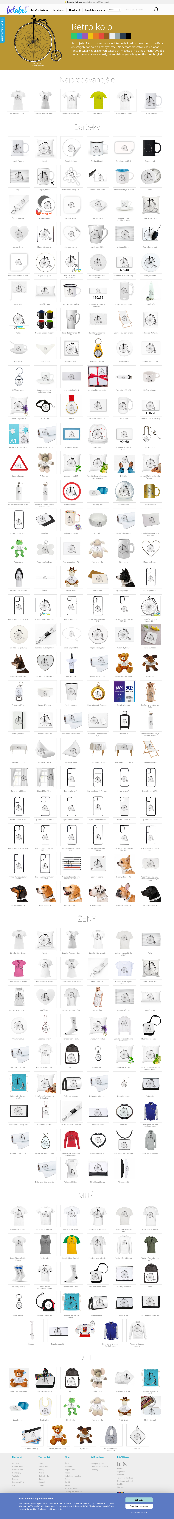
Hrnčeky (15, 1463)
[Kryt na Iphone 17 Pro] (21, 510)
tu (61, 1509)
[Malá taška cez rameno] (153, 1015)
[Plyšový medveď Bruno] (21, 1368)
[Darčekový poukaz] (126, 681)
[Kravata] (34, 1320)
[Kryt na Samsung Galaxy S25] (100, 596)
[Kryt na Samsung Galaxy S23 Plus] (21, 853)
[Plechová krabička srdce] (47, 653)
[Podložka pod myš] (153, 223)
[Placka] (153, 166)
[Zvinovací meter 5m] (47, 1292)
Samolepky (16, 1473)
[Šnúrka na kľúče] (21, 195)
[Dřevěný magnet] (100, 853)
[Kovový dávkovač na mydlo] (21, 481)
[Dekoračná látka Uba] (100, 653)
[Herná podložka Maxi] (74, 366)
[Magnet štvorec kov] (47, 223)
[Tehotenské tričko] (74, 1158)
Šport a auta (43, 1467)
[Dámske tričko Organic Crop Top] (126, 958)
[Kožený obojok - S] (21, 882)
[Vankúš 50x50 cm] (153, 195)
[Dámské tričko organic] (100, 929)
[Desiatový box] (100, 481)
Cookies (120, 1484)
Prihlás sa (130, 9)
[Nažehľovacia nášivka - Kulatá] (100, 252)
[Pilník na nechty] (126, 1158)
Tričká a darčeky (39, 10)
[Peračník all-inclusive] (47, 1368)
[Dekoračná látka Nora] (47, 424)
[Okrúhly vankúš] (126, 338)
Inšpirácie (58, 10)
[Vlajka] (21, 166)
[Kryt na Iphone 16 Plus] (153, 767)
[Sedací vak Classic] (47, 739)
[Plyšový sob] (153, 653)
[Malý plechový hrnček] (74, 281)
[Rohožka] (126, 452)
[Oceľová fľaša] (153, 281)
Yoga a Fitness (71, 1470)
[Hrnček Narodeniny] (74, 510)
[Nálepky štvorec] (74, 195)
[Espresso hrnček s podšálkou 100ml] (126, 195)
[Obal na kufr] (126, 710)
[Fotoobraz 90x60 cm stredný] (126, 424)
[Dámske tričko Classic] (20, 90)
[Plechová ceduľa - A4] (153, 338)
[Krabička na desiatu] (74, 424)
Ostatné (41, 1482)
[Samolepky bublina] (74, 624)
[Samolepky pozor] (21, 452)
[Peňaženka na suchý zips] (21, 1101)
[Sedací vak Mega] (74, 739)
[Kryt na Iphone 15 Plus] (100, 796)
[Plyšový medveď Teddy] (126, 653)
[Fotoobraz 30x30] (74, 338)
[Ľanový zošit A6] (21, 710)
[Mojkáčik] (140, 1425)
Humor (41, 1479)
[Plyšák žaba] (21, 538)
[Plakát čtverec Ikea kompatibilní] (153, 596)
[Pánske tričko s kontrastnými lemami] (47, 1263)
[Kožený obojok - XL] (100, 882)
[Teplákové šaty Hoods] (153, 1130)
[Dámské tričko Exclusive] (47, 958)
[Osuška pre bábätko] (126, 1368)
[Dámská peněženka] (100, 1158)
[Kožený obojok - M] (47, 882)
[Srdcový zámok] (153, 424)
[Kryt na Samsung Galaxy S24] (74, 825)
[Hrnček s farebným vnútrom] (126, 166)
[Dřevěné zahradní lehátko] (126, 309)
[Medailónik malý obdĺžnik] (126, 1130)
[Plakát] (21, 309)
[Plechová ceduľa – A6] (74, 538)
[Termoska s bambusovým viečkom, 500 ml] (153, 710)
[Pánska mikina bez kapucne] (140, 1320)
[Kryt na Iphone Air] (126, 767)
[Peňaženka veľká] (100, 1101)
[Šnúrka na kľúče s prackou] (47, 624)
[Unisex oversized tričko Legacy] (126, 929)
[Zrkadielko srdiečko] (100, 1130)
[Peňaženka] (153, 1072)
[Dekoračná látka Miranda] (74, 710)
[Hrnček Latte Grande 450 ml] (74, 309)
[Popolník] (100, 510)
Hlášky (41, 1470)
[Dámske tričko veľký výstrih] (74, 958)
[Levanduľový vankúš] (21, 395)
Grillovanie (69, 1467)
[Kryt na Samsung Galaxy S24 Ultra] (126, 825)
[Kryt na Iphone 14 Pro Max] (21, 825)
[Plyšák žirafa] (74, 567)
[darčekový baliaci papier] (100, 366)
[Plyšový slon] (47, 452)
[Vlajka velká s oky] (126, 223)
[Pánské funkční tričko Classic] (21, 1234)
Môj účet (120, 1487)
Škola (67, 1463)
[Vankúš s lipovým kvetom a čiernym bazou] (100, 452)
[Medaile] (74, 395)
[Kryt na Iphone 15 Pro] (74, 796)
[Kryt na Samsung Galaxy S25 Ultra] (126, 596)
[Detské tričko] (100, 90)
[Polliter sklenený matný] (126, 281)
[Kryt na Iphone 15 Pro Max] (21, 596)
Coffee (67, 1479)
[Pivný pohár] (126, 538)
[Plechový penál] (153, 1396)
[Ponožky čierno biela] (74, 1015)
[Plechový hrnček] (100, 137)
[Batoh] (74, 1044)
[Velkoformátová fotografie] (47, 596)
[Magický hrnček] (47, 166)
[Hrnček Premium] (154, 90)
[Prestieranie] (100, 567)
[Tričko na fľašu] (74, 653)
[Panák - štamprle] (74, 681)
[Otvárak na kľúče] (21, 681)
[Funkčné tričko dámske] (47, 1044)
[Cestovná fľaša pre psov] (21, 567)
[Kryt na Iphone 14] (126, 796)
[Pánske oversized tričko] (74, 987)
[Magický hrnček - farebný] (47, 309)
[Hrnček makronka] (153, 366)
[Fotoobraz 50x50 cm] (47, 710)
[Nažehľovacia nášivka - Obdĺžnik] (100, 309)
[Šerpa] (47, 567)
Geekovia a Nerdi (71, 1489)
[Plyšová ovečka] (100, 538)
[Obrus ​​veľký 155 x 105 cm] (126, 739)
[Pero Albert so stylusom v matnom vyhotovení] (74, 853)
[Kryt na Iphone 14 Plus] (153, 796)
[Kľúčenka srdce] (21, 366)
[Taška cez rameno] (74, 1072)
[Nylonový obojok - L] (153, 882)
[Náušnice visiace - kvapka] (47, 1130)
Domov (15, 1479)
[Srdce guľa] (100, 424)
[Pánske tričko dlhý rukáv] (126, 1234)
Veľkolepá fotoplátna (73, 1476)
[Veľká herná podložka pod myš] (100, 710)
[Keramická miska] (47, 681)
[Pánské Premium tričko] (73, 90)
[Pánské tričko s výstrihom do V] (153, 1234)
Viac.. (14, 1485)
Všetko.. (41, 1485)
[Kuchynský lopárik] (126, 624)
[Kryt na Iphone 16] (153, 567)
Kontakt (139, 9)
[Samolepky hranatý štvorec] (21, 252)
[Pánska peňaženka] (126, 1263)
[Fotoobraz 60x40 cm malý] (126, 252)
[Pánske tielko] (47, 1234)
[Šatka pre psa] (47, 338)
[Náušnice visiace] (126, 1072)
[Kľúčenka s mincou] (100, 338)
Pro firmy (94, 1470)
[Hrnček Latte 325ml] (100, 223)
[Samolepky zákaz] (74, 481)
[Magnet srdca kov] (153, 538)
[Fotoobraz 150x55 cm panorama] (100, 281)
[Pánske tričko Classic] (127, 90)
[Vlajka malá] (21, 281)
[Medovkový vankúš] (74, 452)
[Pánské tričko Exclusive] (100, 1206)
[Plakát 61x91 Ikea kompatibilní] (74, 252)
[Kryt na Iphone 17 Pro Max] (100, 767)
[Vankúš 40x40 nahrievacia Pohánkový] (153, 452)
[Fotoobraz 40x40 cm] (153, 309)
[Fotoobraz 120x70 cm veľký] (153, 395)
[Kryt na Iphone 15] (74, 596)
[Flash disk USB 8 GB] (126, 366)
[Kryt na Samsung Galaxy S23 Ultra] (47, 853)
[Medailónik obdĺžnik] (47, 1101)
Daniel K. (40, 63)
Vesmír (67, 1485)
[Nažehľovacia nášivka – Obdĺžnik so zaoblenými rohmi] (153, 853)
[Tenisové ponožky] (21, 1263)
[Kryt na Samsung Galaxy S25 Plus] (47, 825)
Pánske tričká (17, 1467)
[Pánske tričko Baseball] (74, 1234)
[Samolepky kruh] (74, 137)
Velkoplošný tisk (97, 1463)
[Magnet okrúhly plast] (100, 624)
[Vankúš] (47, 137)
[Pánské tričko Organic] (74, 1206)
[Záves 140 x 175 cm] (47, 767)
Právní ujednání (38, 65)
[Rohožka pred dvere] (100, 166)
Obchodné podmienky (125, 1481)
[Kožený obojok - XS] (126, 853)
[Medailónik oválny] (47, 1015)
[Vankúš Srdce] (21, 223)
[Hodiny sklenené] (153, 252)
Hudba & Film (43, 1476)
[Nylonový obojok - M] (126, 567)
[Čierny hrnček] (153, 137)
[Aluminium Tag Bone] (47, 538)
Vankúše (15, 1476)
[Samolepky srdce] (74, 223)
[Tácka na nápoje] (153, 624)
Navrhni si (74, 10)
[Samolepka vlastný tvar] (74, 166)
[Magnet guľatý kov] (47, 252)
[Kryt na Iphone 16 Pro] (21, 796)
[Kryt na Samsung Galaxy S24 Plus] (100, 825)
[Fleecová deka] (100, 195)
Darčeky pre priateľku (73, 1492)
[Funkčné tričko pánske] (153, 1206)
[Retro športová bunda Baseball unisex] (153, 1101)
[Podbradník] (47, 1396)
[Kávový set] (21, 338)
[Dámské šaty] (100, 987)
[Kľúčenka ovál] (100, 1044)
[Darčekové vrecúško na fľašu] (153, 681)
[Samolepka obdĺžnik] (126, 137)
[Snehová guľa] (126, 481)
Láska (40, 1463)
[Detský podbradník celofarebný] (113, 1425)
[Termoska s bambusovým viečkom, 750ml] (47, 481)
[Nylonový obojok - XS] (21, 653)
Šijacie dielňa (17, 1470)
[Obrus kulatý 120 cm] (100, 739)
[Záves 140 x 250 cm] (21, 767)
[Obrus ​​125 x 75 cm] (21, 739)
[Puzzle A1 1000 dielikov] (21, 424)
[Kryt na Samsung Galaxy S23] (153, 825)
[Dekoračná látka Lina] (126, 510)
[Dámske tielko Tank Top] (21, 987)
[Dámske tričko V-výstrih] (21, 958)
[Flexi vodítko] (47, 395)
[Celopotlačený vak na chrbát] (21, 1072)
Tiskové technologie (125, 1478)
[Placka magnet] (47, 195)
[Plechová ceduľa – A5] (100, 395)
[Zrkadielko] (126, 1101)
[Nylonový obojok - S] (126, 882)
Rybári (67, 1482)
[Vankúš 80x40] (47, 281)
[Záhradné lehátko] (153, 739)
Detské (41, 1473)
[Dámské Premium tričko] (47, 90)
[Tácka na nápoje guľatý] (21, 624)
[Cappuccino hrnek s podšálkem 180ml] (47, 366)
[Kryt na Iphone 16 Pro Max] (47, 796)
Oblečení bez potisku (99, 1467)
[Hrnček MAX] (126, 395)
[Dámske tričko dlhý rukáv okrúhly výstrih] (74, 1130)
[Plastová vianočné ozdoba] (100, 681)
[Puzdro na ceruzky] (34, 1425)
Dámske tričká (18, 1482)
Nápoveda (121, 1472)
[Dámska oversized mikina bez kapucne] (126, 1015)
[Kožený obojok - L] (74, 882)
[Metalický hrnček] (153, 481)
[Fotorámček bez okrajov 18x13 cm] (153, 510)
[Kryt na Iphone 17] (74, 767)
